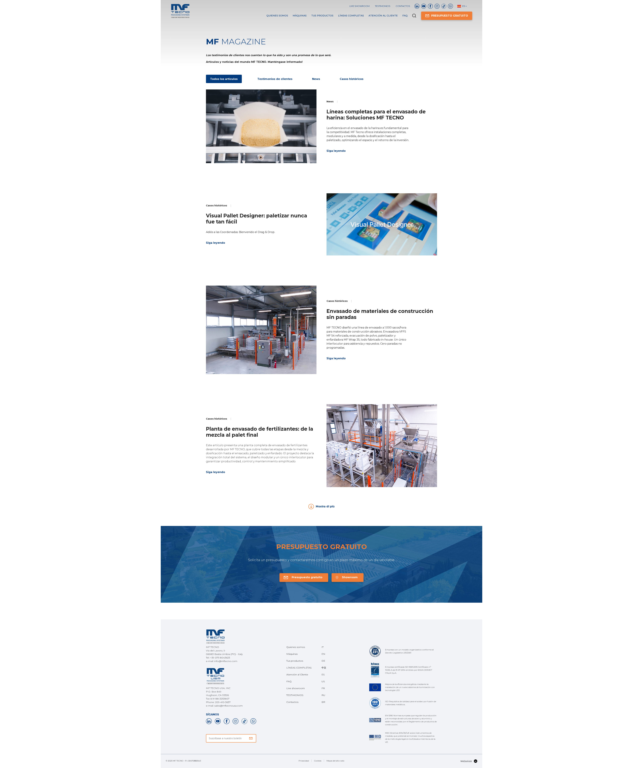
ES (323, 674)
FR (323, 688)
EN (323, 653)
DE (323, 660)
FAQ (405, 15)
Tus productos (322, 15)
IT (323, 647)
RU (323, 695)
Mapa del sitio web (335, 760)
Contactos (403, 6)
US (323, 681)
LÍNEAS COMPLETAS (351, 15)
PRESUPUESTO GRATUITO (449, 15)
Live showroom (359, 6)
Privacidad (304, 760)
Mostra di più (325, 506)
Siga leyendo (336, 150)
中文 (324, 667)
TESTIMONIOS (382, 6)
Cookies (317, 760)
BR (323, 702)
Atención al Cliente (383, 15)
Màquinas (300, 15)
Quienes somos (277, 15)
